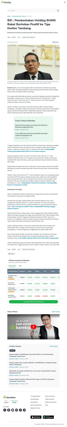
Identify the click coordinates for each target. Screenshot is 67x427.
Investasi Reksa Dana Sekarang (33, 302)
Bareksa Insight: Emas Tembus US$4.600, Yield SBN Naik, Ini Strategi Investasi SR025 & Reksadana (32, 363)
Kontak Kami (34, 402)
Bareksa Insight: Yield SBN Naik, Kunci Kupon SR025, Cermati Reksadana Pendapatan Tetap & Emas (31, 355)
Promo (17, 129)
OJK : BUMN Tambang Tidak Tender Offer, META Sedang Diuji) (38, 238)
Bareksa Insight (13, 358)
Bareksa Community (50, 402)
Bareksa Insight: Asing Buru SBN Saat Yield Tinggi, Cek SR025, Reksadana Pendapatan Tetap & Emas (31, 380)
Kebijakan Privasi (35, 408)
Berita (9, 16)
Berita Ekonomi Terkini (19, 16)
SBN (20, 266)
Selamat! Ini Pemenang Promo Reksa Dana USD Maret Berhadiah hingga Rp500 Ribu (31, 126)
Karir (46, 405)
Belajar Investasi (14, 375)
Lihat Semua (56, 312)
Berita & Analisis (50, 396)
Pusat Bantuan (34, 399)
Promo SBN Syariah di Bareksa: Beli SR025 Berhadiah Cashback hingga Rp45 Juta (31, 134)
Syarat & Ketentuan (36, 405)
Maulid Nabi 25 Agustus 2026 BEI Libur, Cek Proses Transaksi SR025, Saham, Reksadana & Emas (32, 372)
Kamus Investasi (49, 399)
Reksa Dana (12, 266)
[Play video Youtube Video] (33, 326)
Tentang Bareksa (35, 396)
